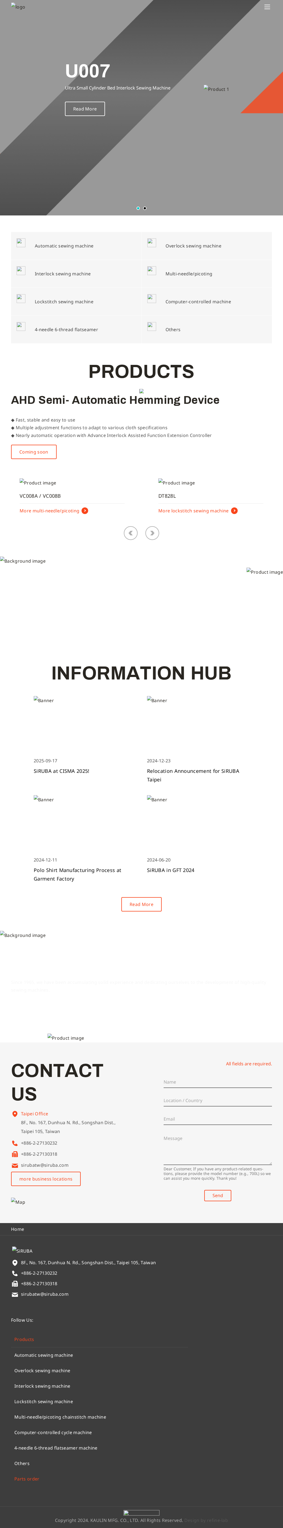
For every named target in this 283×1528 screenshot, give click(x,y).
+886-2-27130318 (39, 1154)
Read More (85, 109)
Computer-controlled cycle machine (53, 1432)
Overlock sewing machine (42, 1371)
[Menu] (267, 7)
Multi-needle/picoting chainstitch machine (60, 1417)
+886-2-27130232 (39, 1143)
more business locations (45, 1179)
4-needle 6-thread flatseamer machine (56, 1448)
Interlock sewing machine (42, 1386)
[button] (138, 208)
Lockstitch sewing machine (43, 1401)
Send (218, 1195)
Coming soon (33, 452)
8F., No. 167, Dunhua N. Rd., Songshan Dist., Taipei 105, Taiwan (68, 1126)
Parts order (27, 1479)
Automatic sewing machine (43, 1355)
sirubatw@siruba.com (45, 1165)
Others (22, 1463)
